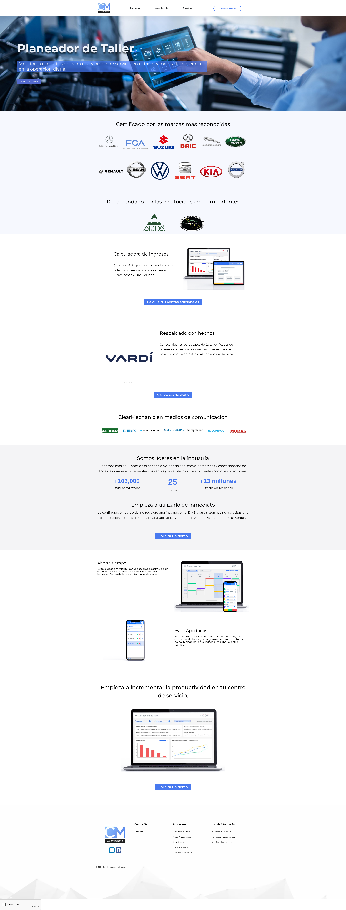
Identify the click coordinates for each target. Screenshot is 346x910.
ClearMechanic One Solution (134, 275)
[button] (108, 356)
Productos (135, 8)
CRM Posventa (180, 847)
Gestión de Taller (181, 831)
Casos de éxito (161, 8)
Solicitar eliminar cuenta (224, 842)
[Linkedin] (112, 850)
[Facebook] (118, 850)
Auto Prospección (182, 837)
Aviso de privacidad (221, 831)
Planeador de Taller (183, 852)
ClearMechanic (180, 842)
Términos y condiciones (223, 837)
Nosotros (187, 8)
